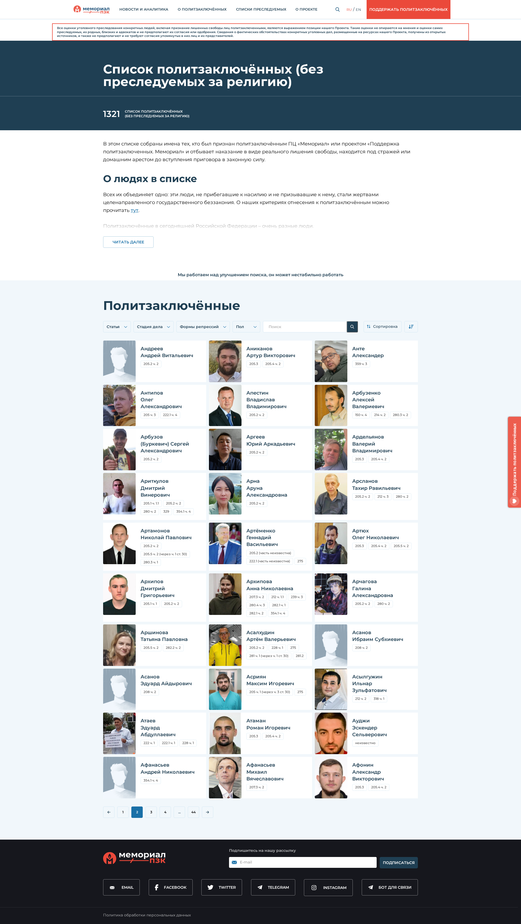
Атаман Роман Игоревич (268, 724)
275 (301, 562)
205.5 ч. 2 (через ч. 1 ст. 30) (167, 555)
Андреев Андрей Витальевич (167, 352)
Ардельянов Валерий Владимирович (372, 443)
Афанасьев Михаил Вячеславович (265, 772)
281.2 (300, 656)
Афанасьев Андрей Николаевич (168, 768)
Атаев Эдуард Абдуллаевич (158, 727)
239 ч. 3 (297, 597)
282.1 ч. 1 (278, 605)
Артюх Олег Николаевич (375, 534)
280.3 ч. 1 (151, 562)
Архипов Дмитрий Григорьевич (157, 588)
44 (193, 812)
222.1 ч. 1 (168, 743)
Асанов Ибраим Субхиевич (377, 636)
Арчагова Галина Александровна (372, 588)
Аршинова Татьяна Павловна (164, 636)
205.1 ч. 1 (150, 604)
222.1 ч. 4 (170, 415)
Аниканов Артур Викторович (270, 352)
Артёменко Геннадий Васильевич (262, 537)
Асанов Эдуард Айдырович (166, 680)
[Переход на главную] (91, 9)
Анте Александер (368, 352)
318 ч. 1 (379, 699)
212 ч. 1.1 (277, 597)
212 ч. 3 (383, 496)
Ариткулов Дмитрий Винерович (155, 488)
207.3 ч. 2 (258, 598)
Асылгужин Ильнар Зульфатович (369, 683)
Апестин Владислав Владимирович (266, 399)
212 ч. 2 (360, 699)
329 (166, 511)
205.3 (255, 364)
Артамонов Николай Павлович (166, 534)
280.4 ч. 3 (257, 605)
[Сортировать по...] (383, 326)
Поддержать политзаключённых (408, 9)
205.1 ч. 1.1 (151, 503)
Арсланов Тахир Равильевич (376, 484)
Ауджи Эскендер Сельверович (369, 727)
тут (134, 210)
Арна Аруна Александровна (266, 488)
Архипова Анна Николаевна (269, 585)
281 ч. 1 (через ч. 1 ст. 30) (268, 656)
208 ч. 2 (363, 648)
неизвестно (365, 743)
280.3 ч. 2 (400, 415)
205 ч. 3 (150, 415)
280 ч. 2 (150, 511)
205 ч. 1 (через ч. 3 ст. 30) (269, 693)
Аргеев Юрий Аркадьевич (270, 440)
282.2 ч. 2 (173, 648)
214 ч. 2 (380, 415)
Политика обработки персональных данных (147, 915)
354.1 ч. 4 (183, 511)
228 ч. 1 (277, 648)
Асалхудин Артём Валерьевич (271, 636)
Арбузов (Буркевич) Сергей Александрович (165, 443)
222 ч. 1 (149, 743)
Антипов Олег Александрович (161, 399)
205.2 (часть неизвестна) (270, 553)
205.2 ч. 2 (151, 364)
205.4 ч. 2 (274, 364)
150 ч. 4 (361, 415)
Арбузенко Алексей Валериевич (368, 399)
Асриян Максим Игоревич (270, 680)
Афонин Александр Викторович (368, 772)
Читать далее (128, 242)
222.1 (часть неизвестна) (269, 561)
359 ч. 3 (361, 364)
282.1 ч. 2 (256, 613)
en (358, 9)
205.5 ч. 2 (403, 547)
